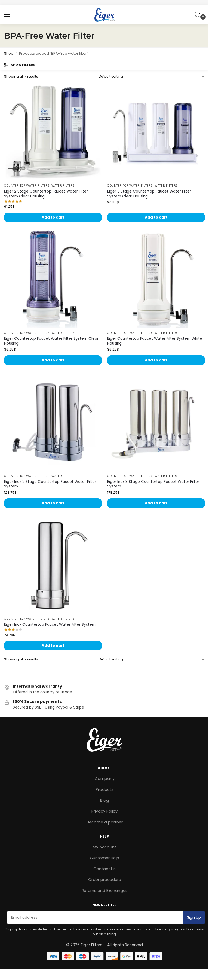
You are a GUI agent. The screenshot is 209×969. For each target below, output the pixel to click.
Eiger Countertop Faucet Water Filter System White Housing (154, 341)
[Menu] (12, 15)
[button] (198, 15)
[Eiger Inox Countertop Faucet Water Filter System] (53, 565)
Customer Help (104, 858)
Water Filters (63, 186)
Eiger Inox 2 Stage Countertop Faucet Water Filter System (50, 484)
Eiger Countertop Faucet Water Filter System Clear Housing (51, 341)
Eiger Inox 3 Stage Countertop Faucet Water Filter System (153, 484)
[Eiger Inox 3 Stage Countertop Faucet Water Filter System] (156, 422)
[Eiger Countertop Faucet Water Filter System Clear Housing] (53, 279)
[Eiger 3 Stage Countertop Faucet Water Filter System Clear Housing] (156, 132)
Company (105, 778)
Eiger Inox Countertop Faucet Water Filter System (50, 624)
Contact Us (104, 869)
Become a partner (105, 822)
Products (104, 789)
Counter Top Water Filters (27, 186)
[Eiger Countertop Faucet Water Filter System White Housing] (156, 279)
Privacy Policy (104, 811)
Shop (8, 53)
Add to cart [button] (53, 217)
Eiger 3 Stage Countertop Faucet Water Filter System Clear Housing (149, 194)
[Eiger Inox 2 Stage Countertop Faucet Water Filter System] (53, 422)
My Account (104, 847)
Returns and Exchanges (105, 890)
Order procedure (104, 879)
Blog (104, 800)
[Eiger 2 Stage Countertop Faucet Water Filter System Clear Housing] (53, 132)
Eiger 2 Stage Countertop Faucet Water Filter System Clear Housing (46, 194)
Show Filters (23, 64)
